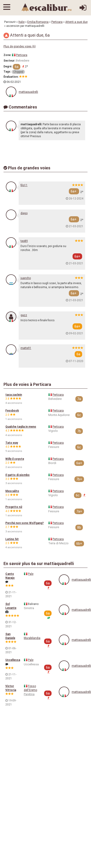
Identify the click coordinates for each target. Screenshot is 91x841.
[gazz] (11, 316)
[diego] (11, 214)
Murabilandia (32, 638)
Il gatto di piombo (17, 475)
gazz (24, 315)
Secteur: (9, 60)
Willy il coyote (14, 459)
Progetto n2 (13, 507)
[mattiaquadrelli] (11, 92)
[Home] (46, 7)
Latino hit (12, 539)
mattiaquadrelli (28, 92)
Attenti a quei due (76, 22)
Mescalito (12, 491)
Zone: (7, 55)
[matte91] (11, 349)
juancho (26, 278)
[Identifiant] (83, 9)
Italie (21, 22)
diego (24, 213)
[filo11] (11, 186)
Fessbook (12, 410)
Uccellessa (12, 660)
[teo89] (11, 242)
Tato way (11, 442)
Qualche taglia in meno (20, 426)
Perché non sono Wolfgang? (24, 523)
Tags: (7, 71)
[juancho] (11, 279)
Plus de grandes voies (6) (20, 46)
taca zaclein (13, 394)
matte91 (26, 348)
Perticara (57, 22)
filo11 (24, 185)
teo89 (24, 241)
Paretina (29, 694)
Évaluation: (11, 76)
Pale (30, 574)
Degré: (8, 66)
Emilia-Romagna (38, 22)
